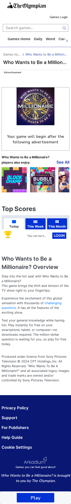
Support (9, 417)
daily (38, 39)
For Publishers (15, 427)
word (50, 39)
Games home (19, 39)
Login (59, 235)
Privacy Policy (15, 408)
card (63, 39)
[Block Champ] (14, 179)
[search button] (64, 28)
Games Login (59, 17)
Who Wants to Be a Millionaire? (46, 54)
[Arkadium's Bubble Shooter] (42, 179)
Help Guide (12, 437)
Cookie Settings (17, 447)
